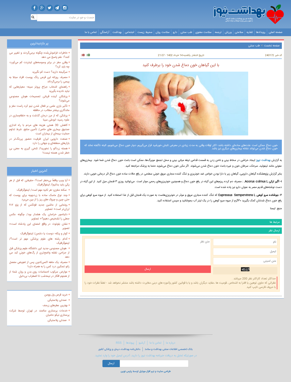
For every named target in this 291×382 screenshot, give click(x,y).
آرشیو (142, 343)
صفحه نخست (272, 45)
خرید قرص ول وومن (56, 295)
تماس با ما (91, 32)
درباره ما (170, 343)
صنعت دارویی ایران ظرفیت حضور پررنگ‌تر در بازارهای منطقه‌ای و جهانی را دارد (39, 141)
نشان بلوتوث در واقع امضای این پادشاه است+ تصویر (39, 226)
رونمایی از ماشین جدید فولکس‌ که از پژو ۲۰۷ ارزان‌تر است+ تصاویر (39, 207)
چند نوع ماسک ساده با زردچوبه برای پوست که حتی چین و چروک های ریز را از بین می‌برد (39, 197)
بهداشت (117, 32)
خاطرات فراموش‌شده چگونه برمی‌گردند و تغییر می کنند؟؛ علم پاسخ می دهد (39, 55)
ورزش (228, 32)
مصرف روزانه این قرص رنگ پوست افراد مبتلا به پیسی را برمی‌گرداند (39, 79)
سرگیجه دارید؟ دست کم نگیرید (50, 72)
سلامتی (239, 32)
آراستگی (104, 32)
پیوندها (130, 343)
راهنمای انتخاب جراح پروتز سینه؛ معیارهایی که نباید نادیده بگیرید (39, 89)
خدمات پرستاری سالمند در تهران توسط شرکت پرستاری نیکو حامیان (39, 312)
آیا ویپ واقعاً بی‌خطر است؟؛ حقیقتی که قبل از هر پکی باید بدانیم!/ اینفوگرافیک (39, 182)
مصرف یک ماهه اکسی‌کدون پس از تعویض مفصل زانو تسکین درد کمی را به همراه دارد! (39, 264)
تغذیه (249, 32)
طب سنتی (186, 32)
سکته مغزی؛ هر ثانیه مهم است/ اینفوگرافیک (42, 190)
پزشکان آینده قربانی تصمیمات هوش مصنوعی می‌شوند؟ (39, 98)
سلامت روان (163, 32)
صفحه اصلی (275, 32)
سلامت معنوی (203, 32)
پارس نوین (126, 371)
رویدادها (260, 32)
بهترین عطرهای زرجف (55, 305)
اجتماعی (129, 32)
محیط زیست (144, 32)
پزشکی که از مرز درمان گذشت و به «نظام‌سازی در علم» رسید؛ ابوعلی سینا (39, 117)
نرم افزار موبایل (146, 371)
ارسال (111, 363)
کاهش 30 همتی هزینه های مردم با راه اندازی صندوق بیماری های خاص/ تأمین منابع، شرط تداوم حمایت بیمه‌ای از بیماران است (39, 129)
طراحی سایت (164, 371)
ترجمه (218, 32)
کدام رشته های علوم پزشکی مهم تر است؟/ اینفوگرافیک (39, 241)
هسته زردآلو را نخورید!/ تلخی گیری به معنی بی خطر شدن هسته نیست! (39, 150)
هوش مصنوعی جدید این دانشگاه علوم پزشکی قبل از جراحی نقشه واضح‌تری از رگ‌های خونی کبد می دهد (39, 252)
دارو (175, 32)
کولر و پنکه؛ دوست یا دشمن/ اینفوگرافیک (44, 233)
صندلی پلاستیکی (58, 300)
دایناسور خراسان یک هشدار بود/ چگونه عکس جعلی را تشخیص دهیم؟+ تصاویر (39, 216)
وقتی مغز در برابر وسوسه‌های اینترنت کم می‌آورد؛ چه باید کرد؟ (39, 64)
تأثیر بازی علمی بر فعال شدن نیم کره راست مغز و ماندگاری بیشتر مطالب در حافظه (39, 108)
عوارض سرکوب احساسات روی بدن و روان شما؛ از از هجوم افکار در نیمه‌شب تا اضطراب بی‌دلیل (39, 274)
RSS (119, 343)
